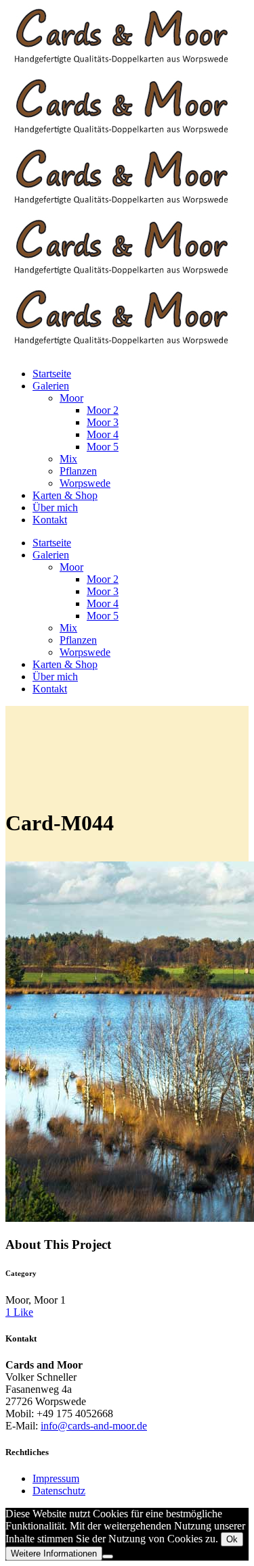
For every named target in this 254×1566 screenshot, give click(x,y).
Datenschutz (59, 1490)
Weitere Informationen (54, 1553)
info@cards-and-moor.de (94, 1425)
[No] (107, 1557)
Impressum (56, 1478)
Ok (232, 1539)
